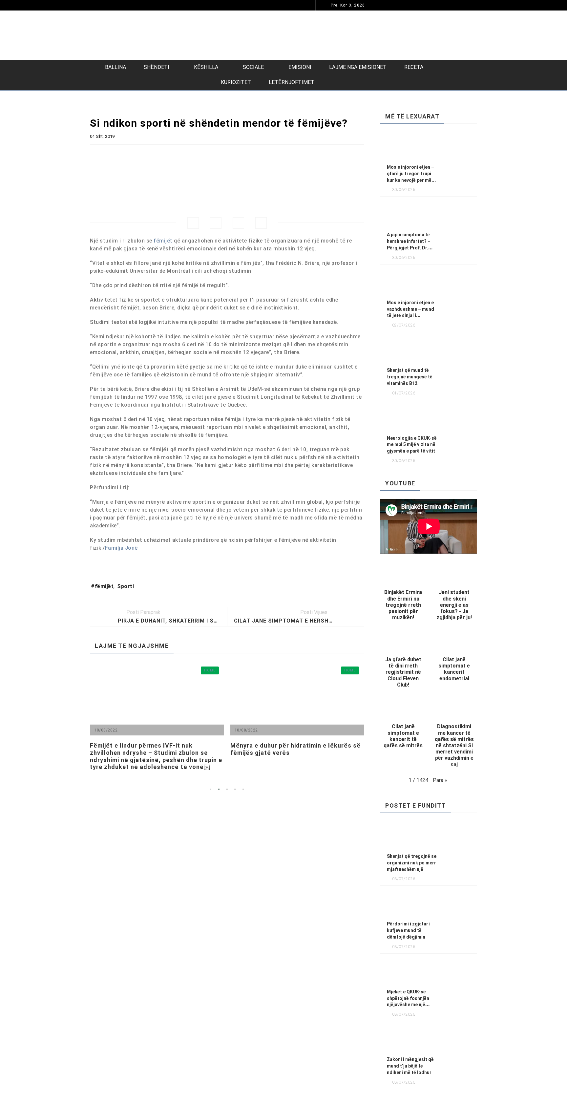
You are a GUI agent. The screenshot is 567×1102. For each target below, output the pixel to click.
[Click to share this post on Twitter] (215, 223)
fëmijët (163, 241)
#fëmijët (102, 586)
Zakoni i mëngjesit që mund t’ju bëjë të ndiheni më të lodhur (410, 1066)
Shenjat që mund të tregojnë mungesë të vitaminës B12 (409, 377)
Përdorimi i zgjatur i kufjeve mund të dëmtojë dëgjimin (291, 5)
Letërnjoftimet (291, 82)
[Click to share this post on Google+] (238, 223)
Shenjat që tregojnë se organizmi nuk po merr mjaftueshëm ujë (411, 863)
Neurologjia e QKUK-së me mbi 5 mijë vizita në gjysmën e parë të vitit (412, 444)
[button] (403, 593)
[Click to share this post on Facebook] (193, 223)
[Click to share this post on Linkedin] (261, 223)
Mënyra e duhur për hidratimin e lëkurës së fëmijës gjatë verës (262, 749)
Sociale (253, 67)
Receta (413, 67)
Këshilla (206, 67)
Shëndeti (156, 67)
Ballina (115, 67)
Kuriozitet (236, 82)
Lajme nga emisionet (358, 67)
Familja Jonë (121, 548)
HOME (208, 5)
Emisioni (299, 67)
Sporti (125, 586)
